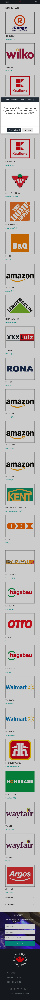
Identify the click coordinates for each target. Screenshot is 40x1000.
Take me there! (14, 130)
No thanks (27, 130)
